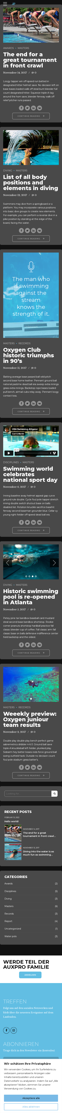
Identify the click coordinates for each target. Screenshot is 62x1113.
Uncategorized (12, 928)
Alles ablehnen (31, 1106)
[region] (31, 1086)
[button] (7, 562)
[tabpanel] (31, 25)
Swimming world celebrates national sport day (30, 474)
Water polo (10, 936)
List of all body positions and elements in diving (30, 182)
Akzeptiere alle (31, 1098)
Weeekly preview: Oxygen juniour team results (29, 719)
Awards (8, 48)
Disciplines (11, 462)
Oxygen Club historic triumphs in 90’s (28, 355)
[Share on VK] (39, 108)
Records (24, 343)
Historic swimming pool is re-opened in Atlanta (30, 597)
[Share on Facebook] (21, 108)
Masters (23, 48)
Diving (7, 170)
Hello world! (11, 821)
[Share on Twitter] (27, 108)
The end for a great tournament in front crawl (30, 60)
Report (8, 921)
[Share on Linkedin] (33, 108)
